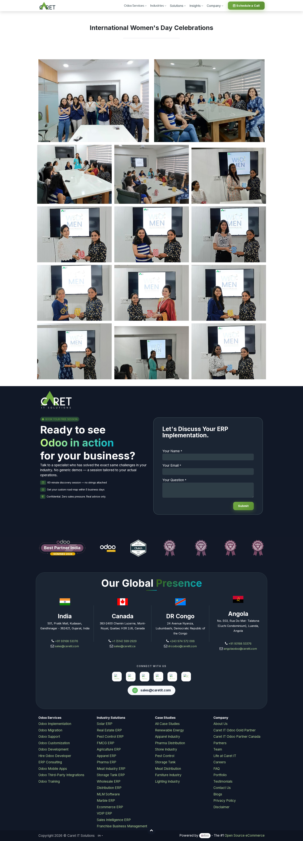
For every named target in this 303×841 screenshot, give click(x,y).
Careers (219, 762)
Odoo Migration (50, 730)
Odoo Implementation (54, 724)
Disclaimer (221, 807)
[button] (151, 830)
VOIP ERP (104, 813)
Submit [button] (243, 506)
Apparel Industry (167, 737)
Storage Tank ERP (111, 775)
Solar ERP (104, 724)
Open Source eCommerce (245, 835)
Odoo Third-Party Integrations (61, 775)
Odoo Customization (54, 743)
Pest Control (164, 756)
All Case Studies (167, 724)
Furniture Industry (168, 775)
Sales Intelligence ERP (114, 820)
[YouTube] (144, 676)
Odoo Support (49, 737)
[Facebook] (172, 676)
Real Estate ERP (109, 730)
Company (214, 6)
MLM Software (108, 794)
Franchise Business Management (122, 826)
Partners (220, 743)
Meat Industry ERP (111, 769)
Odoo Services (134, 6)
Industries (157, 6)
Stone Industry (166, 749)
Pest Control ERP (110, 737)
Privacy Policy (224, 801)
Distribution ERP (109, 788)
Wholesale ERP (108, 781)
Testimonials (223, 781)
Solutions (176, 6)
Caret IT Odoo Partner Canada (236, 737)
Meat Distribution (168, 769)
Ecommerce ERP (110, 807)
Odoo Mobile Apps (52, 769)
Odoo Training (49, 781)
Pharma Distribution (170, 743)
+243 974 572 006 (182, 641)
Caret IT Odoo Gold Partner (234, 730)
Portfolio (220, 775)
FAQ (216, 769)
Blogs (217, 794)
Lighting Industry (167, 781)
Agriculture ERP (109, 749)
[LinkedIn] (131, 676)
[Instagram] (158, 676)
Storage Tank (165, 762)
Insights (195, 6)
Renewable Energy (169, 730)
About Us (220, 724)
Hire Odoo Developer (54, 756)
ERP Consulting (50, 762)
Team (217, 749)
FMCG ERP (105, 743)
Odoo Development (53, 749)
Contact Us (222, 788)
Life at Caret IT (224, 756)
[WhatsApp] (117, 676)
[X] (186, 676)
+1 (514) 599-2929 (124, 641)
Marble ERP (106, 801)
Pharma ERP (106, 762)
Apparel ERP (106, 756)
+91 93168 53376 (66, 641)
